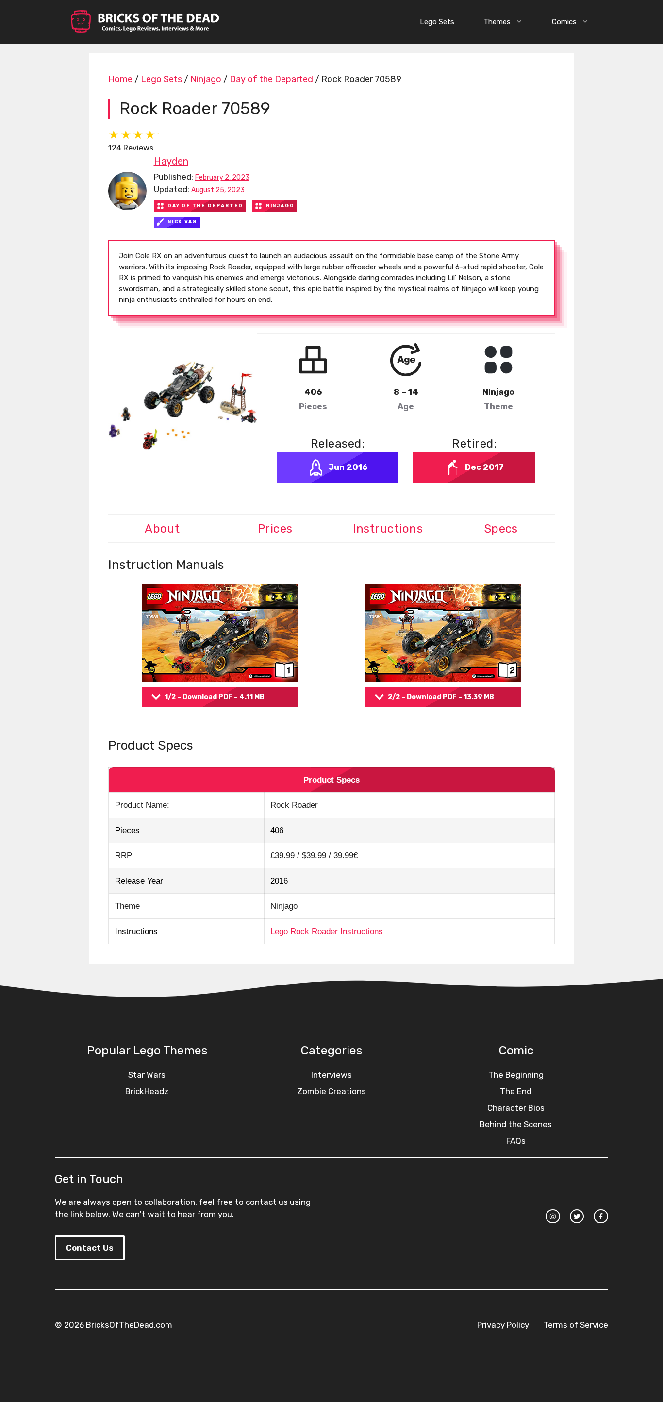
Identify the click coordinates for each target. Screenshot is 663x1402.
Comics (564, 21)
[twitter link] (577, 1216)
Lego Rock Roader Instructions (326, 931)
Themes (497, 21)
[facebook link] (601, 1216)
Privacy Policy (503, 1325)
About (162, 528)
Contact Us (90, 1247)
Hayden (171, 161)
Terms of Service (576, 1325)
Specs (501, 528)
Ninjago (205, 79)
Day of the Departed (271, 79)
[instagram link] (553, 1216)
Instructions (388, 528)
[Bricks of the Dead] (145, 22)
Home (120, 79)
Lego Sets (437, 21)
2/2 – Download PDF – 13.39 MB (441, 697)
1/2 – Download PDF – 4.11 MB (215, 697)
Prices (275, 528)
